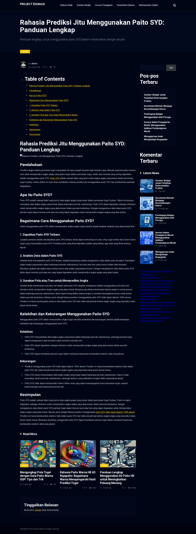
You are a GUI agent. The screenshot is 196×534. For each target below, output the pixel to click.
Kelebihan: (34, 124)
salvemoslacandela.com (151, 302)
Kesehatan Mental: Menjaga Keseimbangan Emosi (158, 107)
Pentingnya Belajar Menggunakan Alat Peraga (157, 115)
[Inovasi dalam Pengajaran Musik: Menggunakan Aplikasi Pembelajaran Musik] (146, 244)
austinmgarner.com (148, 290)
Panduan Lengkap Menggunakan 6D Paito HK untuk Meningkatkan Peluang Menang (117, 478)
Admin (34, 63)
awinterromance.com (149, 293)
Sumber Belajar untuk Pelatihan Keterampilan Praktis (155, 98)
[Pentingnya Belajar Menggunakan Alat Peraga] (146, 226)
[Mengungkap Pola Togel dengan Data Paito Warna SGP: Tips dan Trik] (38, 453)
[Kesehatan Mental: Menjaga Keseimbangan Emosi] (146, 209)
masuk (38, 510)
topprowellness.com (149, 318)
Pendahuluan (35, 90)
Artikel (25, 51)
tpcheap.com (165, 318)
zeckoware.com (167, 281)
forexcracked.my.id (163, 287)
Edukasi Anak (66, 5)
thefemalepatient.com (150, 315)
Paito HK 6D (163, 290)
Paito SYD (54, 178)
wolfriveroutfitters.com (150, 278)
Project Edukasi (32, 3)
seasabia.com (169, 302)
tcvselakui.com (147, 271)
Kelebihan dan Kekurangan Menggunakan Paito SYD (53, 120)
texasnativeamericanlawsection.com (157, 312)
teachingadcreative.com (151, 308)
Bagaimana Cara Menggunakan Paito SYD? (49, 100)
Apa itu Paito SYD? (38, 95)
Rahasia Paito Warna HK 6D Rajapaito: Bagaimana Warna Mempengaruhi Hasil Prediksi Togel (77, 478)
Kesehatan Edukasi (126, 5)
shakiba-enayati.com (149, 305)
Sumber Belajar (84, 5)
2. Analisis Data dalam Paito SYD (44, 110)
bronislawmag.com (148, 299)
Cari (142, 63)
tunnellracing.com (148, 274)
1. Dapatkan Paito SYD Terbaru (43, 105)
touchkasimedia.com (163, 271)
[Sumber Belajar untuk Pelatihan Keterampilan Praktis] (146, 192)
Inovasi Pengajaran (104, 5)
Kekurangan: (35, 129)
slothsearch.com (167, 305)
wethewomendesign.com (151, 321)
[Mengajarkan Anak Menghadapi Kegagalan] (146, 263)
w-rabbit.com (146, 284)
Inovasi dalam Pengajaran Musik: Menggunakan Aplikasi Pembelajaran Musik (157, 127)
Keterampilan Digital (148, 5)
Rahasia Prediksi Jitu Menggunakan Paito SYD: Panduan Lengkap (59, 86)
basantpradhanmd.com (150, 296)
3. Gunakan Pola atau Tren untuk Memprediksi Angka (53, 115)
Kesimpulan (34, 134)
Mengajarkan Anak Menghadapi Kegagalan (155, 138)
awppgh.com (165, 293)
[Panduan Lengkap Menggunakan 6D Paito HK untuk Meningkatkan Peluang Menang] (118, 453)
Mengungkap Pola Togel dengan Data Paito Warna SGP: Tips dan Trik (36, 476)
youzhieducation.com (150, 281)
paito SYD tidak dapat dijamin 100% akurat (115, 412)
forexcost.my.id (147, 287)
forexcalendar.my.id (162, 284)
